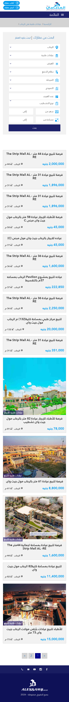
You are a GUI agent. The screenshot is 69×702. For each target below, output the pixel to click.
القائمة (54, 14)
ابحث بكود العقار (23, 38)
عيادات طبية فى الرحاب (30, 24)
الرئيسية (47, 24)
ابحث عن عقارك (44, 37)
